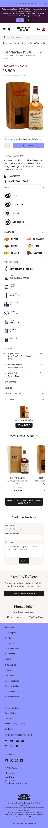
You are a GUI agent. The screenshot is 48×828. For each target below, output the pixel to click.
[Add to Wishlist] (41, 52)
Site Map (8, 670)
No (28, 20)
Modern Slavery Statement (15, 724)
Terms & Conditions (12, 708)
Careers (8, 659)
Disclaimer (9, 399)
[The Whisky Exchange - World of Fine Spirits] (23, 29)
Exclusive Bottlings (12, 686)
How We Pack (10, 382)
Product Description (14, 156)
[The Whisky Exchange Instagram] (16, 760)
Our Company (10, 633)
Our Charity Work (12, 648)
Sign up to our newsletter (24, 593)
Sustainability (10, 654)
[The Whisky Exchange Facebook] (6, 760)
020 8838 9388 (35, 617)
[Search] (4, 37)
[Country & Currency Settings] (43, 29)
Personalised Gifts (12, 681)
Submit (24, 561)
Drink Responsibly (12, 394)
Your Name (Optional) (12, 533)
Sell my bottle (24, 425)
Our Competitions (12, 691)
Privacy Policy (10, 713)
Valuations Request (12, 696)
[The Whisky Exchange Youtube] (21, 760)
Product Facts (11, 262)
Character (9, 232)
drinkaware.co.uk (29, 823)
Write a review (9, 542)
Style (6, 187)
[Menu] (4, 29)
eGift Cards (9, 676)
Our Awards (9, 643)
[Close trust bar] (45, 3)
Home (5, 43)
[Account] (8, 29)
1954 (12, 287)
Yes (20, 20)
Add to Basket (28, 145)
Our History (9, 638)
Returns (8, 388)
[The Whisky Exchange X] (11, 760)
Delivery (8, 349)
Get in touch (15, 617)
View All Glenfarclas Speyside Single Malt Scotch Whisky (24, 501)
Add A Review (9, 526)
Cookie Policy (10, 718)
